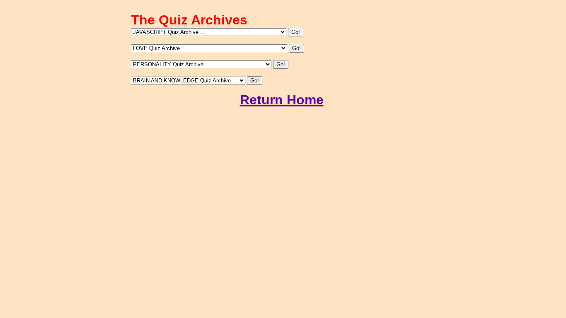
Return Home (282, 99)
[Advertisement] (282, 141)
